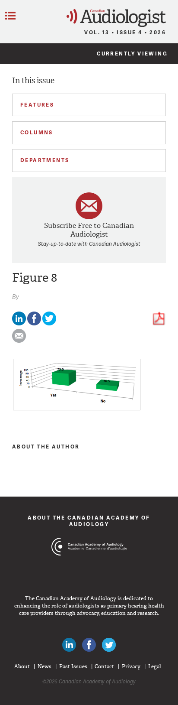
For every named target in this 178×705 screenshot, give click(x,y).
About (22, 666)
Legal (154, 666)
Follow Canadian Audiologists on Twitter (109, 645)
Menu (10, 15)
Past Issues (73, 666)
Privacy (131, 666)
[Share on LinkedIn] (19, 323)
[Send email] (19, 341)
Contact (104, 666)
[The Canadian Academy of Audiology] (89, 563)
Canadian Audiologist (116, 18)
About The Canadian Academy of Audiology (89, 520)
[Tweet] (49, 323)
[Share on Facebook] (34, 323)
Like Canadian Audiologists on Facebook (89, 645)
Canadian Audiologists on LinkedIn (69, 645)
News (44, 666)
